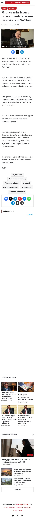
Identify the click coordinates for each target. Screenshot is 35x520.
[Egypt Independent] (17, 2)
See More (17, 490)
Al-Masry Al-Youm (22, 504)
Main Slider (12, 8)
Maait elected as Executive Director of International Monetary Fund (8, 395)
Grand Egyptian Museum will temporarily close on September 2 (22, 471)
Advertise (12, 507)
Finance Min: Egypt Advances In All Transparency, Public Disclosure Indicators (9, 419)
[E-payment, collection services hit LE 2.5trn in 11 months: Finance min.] (26, 387)
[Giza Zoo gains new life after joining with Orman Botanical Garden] (6, 481)
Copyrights (27, 507)
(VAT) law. (18, 175)
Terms (20, 511)
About (6, 507)
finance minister (12, 183)
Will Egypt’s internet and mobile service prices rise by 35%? (15, 460)
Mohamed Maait (11, 187)
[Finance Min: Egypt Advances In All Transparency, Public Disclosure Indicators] (9, 409)
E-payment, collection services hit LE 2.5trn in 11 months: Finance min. (25, 397)
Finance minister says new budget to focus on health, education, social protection (25, 419)
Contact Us (19, 507)
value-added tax (18, 191)
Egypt (4, 8)
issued (27, 183)
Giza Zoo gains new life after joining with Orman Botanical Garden (22, 481)
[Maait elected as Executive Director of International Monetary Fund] (9, 386)
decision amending (18, 179)
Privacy (15, 511)
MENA (5, 25)
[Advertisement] (17, 295)
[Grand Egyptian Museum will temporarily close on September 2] (6, 472)
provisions (27, 187)
